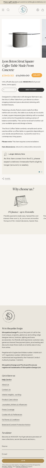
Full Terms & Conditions (10, 420)
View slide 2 (41, 171)
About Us (5, 385)
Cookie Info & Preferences (12, 414)
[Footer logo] (8, 316)
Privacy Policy (7, 466)
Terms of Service (22, 466)
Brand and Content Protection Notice (16, 425)
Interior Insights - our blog (11, 394)
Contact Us (6, 389)
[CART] (42, 10)
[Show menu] (3, 9)
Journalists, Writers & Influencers (14, 404)
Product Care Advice (10, 399)
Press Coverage (8, 409)
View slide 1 (39, 171)
